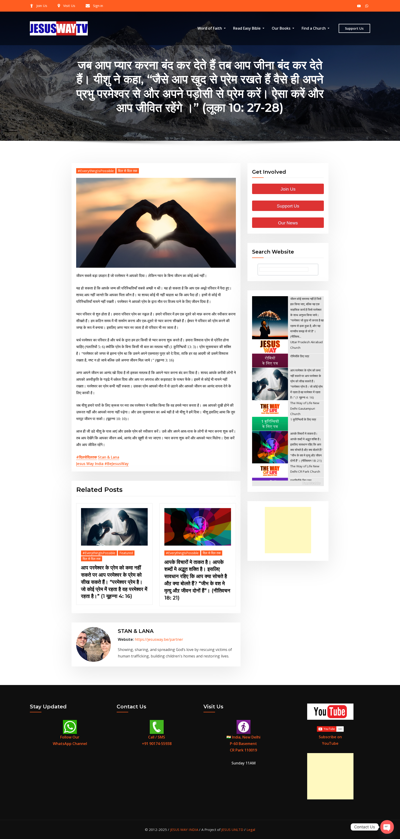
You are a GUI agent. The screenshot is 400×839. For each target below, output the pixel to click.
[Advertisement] (289, 530)
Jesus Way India (89, 463)
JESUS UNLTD (232, 829)
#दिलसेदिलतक (86, 457)
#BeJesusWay (116, 463)
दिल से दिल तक (127, 170)
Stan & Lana (108, 457)
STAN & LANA (135, 631)
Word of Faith (210, 28)
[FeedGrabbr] (288, 483)
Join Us (41, 5)
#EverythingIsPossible (96, 170)
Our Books (281, 28)
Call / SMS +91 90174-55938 (157, 740)
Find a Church (314, 28)
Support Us (354, 28)
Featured (126, 553)
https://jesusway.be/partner (159, 639)
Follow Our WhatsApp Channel (70, 740)
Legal (251, 829)
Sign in (98, 5)
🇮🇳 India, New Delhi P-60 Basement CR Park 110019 (243, 744)
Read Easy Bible (247, 28)
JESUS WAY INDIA (184, 829)
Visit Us (69, 5)
